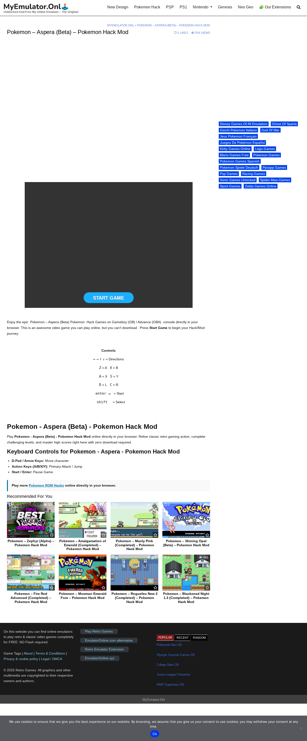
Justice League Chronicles (173, 674)
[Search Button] (298, 7)
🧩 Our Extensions (275, 7)
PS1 (183, 7)
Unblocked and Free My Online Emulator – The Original (41, 12)
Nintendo (200, 7)
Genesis (225, 7)
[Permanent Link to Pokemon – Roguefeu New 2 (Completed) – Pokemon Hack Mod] (134, 573)
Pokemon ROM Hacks (46, 485)
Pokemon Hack (147, 7)
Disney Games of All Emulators (243, 124)
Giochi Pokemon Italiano (238, 130)
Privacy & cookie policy (21, 659)
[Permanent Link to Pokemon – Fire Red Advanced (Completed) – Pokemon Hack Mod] (31, 573)
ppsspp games (274, 167)
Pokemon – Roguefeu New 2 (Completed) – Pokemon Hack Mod (135, 598)
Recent (183, 637)
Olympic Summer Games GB (176, 655)
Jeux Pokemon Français (238, 136)
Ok (155, 734)
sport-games (230, 186)
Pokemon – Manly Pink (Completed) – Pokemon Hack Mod (134, 545)
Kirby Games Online (235, 149)
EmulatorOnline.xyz (99, 658)
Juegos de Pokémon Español (242, 142)
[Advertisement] (108, 76)
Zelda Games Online (260, 186)
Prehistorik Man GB (169, 645)
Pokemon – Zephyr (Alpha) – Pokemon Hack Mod (31, 543)
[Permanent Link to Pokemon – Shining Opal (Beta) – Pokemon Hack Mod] (186, 520)
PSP (170, 7)
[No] (301, 728)
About (29, 653)
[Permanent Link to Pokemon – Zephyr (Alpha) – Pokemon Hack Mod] (31, 520)
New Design (117, 7)
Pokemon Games (266, 155)
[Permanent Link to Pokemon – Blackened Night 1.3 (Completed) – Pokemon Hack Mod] (186, 573)
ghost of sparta (284, 124)
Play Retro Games (99, 631)
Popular (165, 637)
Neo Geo (245, 7)
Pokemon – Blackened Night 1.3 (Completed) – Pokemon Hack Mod (186, 598)
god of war (270, 130)
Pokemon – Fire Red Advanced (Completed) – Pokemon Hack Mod (31, 598)
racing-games (253, 174)
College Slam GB (168, 664)
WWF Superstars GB (170, 684)
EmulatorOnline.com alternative (109, 640)
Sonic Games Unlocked (237, 180)
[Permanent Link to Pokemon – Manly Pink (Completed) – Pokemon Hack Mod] (134, 520)
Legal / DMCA (51, 659)
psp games (229, 174)
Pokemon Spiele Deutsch (239, 167)
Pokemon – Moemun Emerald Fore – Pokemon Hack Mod (82, 596)
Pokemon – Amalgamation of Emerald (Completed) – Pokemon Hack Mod (82, 545)
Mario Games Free (234, 155)
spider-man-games (275, 180)
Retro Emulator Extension (104, 649)
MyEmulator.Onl (120, 25)
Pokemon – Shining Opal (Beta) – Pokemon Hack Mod (186, 543)
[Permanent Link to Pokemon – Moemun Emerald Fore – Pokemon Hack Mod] (82, 573)
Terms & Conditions (50, 653)
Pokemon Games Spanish (240, 161)
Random (199, 637)
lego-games (265, 149)
